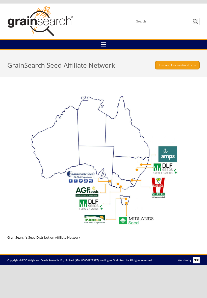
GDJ (195, 260)
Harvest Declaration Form (177, 65)
